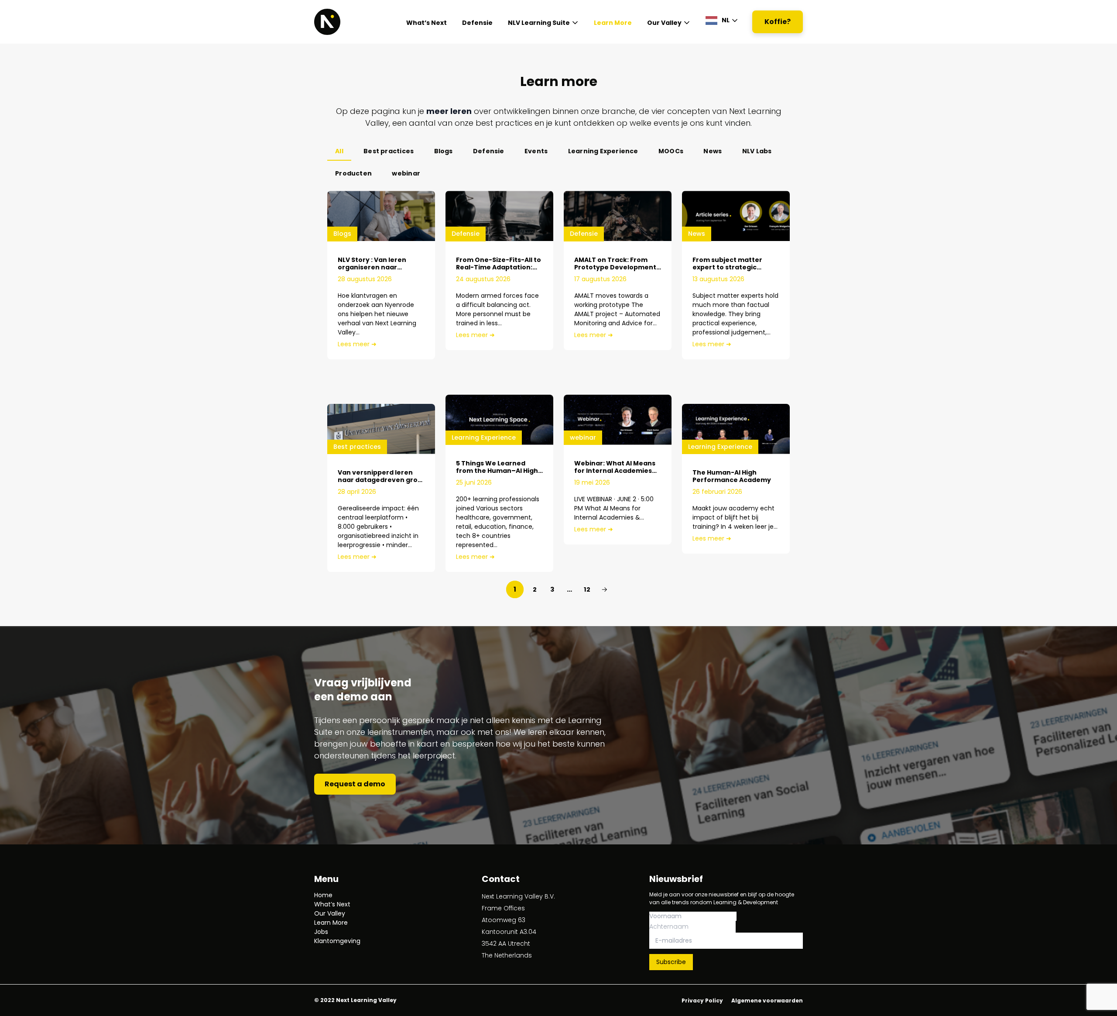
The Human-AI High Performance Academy (731, 476)
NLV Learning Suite (539, 22)
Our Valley (664, 22)
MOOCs (670, 151)
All (339, 151)
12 (587, 589)
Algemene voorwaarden (767, 1000)
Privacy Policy (702, 1000)
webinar (406, 173)
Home (323, 895)
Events (536, 151)
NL (726, 20)
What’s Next (426, 22)
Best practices (388, 151)
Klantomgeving (337, 941)
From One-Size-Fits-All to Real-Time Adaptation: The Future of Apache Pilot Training (498, 270)
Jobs (321, 931)
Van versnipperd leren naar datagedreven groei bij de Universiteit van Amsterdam (381, 483)
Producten (353, 173)
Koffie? (777, 22)
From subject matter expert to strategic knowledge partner (727, 267)
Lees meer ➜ (357, 344)
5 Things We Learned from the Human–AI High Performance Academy (497, 470)
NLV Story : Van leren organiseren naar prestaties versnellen (374, 267)
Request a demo (355, 784)
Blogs (443, 151)
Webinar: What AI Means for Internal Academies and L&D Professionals (614, 470)
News (712, 151)
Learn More (613, 22)
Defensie (477, 22)
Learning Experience (603, 151)
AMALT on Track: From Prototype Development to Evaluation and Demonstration (615, 270)
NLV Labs (757, 151)
